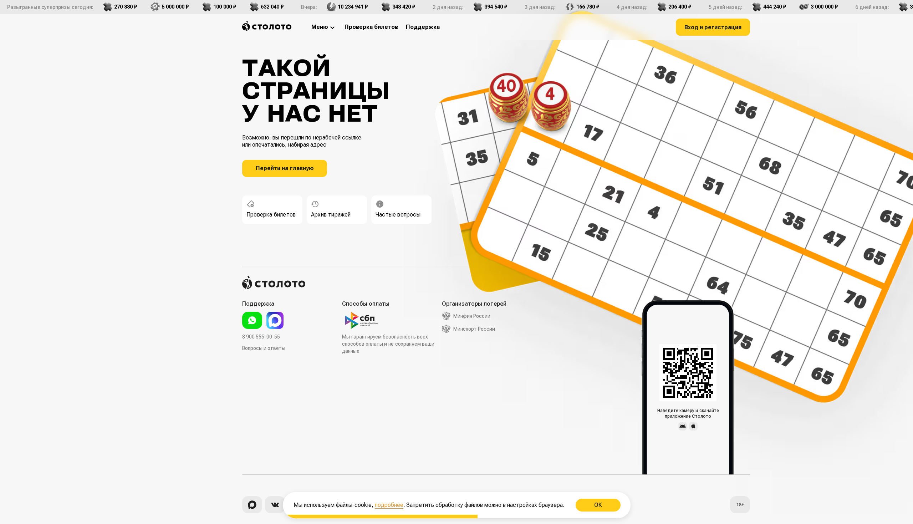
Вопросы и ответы (263, 348)
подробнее (389, 505)
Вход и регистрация (712, 27)
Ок (598, 505)
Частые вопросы (398, 214)
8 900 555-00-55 (261, 337)
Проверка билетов (271, 214)
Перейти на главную (285, 168)
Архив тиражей (331, 214)
